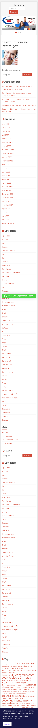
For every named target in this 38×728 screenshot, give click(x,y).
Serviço (4, 376)
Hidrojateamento (8, 302)
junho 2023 (6, 128)
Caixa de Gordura (8, 251)
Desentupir (6, 276)
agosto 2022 (6, 165)
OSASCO (5, 328)
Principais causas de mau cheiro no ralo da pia (19, 105)
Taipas (4, 383)
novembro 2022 (8, 154)
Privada (4, 346)
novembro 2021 (8, 198)
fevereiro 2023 (7, 142)
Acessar (5, 432)
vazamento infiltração (10, 394)
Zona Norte (6, 413)
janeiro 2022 (6, 190)
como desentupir (26, 663)
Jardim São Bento (8, 306)
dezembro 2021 (8, 194)
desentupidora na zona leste (16, 698)
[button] (19, 296)
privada (34, 705)
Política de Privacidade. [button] (12, 718)
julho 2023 (5, 124)
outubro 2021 (7, 201)
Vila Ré (4, 405)
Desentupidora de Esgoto (16, 681)
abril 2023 (5, 135)
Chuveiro (5, 262)
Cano (4, 258)
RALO (4, 350)
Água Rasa (6, 236)
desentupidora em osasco (9, 691)
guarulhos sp (26, 703)
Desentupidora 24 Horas (11, 273)
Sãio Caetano (7, 357)
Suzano (4, 379)
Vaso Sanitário (7, 391)
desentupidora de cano (8, 680)
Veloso (4, 402)
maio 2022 (6, 176)
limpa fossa (6, 317)
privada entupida (8, 708)
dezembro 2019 (8, 223)
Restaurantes (7, 354)
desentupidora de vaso (14, 687)
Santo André (6, 361)
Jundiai (4, 313)
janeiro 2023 (6, 146)
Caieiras (5, 247)
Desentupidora (7, 269)
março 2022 (6, 183)
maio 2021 (6, 220)
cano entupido (14, 664)
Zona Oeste (6, 416)
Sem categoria (7, 372)
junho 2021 (6, 216)
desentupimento (12, 700)
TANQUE (5, 387)
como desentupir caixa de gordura (11, 666)
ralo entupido (27, 708)
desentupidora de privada (11, 685)
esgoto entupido (9, 703)
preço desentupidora (24, 705)
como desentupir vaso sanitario (23, 673)
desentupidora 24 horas (16, 677)
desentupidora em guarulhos (21, 689)
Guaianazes (6, 527)
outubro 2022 (7, 157)
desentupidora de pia (17, 683)
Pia (3, 332)
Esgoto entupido (8, 284)
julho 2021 (5, 212)
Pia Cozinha (6, 335)
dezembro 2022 (8, 150)
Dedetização (6, 265)
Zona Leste (6, 409)
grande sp (19, 703)
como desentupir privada (21, 671)
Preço (4, 343)
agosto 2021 (6, 209)
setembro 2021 (7, 205)
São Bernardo (7, 365)
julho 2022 (5, 168)
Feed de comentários (10, 440)
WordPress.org (7, 443)
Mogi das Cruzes (8, 324)
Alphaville (5, 240)
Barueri (4, 243)
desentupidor (8, 675)
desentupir (27, 701)
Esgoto (4, 280)
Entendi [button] (7, 724)
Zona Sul (5, 420)
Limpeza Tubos (7, 321)
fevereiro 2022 (7, 187)
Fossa (4, 287)
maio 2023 (6, 131)
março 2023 (6, 139)
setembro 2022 (7, 161)
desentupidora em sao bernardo (16, 694)
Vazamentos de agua (10, 398)
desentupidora (24, 675)
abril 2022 (5, 179)
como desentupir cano (26, 666)
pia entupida (11, 705)
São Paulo (5, 368)
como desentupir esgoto (12, 668)
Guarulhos (5, 298)
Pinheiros (5, 339)
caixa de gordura (6, 664)
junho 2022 (6, 172)
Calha (4, 254)
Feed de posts (7, 436)
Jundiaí (4, 310)
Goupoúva (5, 291)
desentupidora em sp (13, 695)
